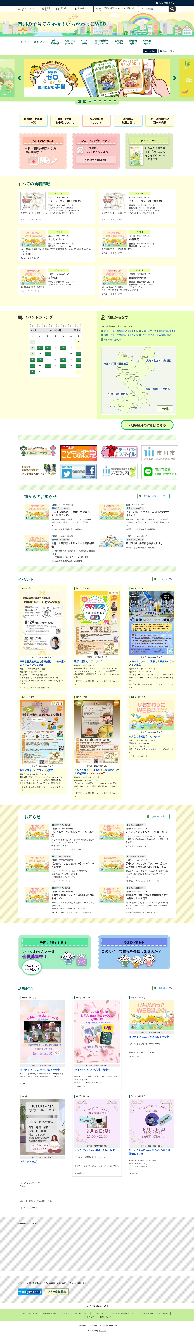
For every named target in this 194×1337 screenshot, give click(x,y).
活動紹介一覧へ (166, 988)
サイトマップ (88, 1317)
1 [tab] (90, 101)
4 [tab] (105, 101)
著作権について (81, 1313)
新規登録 (47, 9)
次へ (174, 78)
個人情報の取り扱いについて (124, 1313)
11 (48, 354)
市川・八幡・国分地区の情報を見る (121, 331)
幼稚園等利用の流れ (128, 120)
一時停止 (84, 101)
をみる (147, 42)
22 (78, 360)
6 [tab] (115, 101)
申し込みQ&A (102, 42)
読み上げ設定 (168, 51)
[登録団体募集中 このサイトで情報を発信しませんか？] (134, 966)
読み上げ (151, 51)
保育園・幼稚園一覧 (33, 120)
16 (32, 360)
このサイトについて (28, 9)
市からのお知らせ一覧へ (155, 496)
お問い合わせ (64, 9)
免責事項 (65, 1313)
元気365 (102, 1331)
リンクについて (99, 1313)
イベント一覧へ (166, 579)
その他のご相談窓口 (96, 160)
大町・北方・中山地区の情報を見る (159, 331)
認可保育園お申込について (65, 120)
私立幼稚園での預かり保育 (160, 120)
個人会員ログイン (84, 9)
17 (40, 360)
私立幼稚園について (96, 120)
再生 (79, 101)
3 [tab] (100, 101)
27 (63, 366)
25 (47, 366)
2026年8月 (55, 330)
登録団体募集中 (49, 1313)
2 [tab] (95, 101)
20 (63, 360)
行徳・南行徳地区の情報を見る (156, 335)
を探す (85, 42)
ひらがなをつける (166, 3)
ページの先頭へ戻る (98, 1306)
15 (78, 354)
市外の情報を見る (112, 339)
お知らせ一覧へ (159, 816)
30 (32, 372)
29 (78, 366)
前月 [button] (34, 330)
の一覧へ (119, 42)
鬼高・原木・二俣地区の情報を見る (121, 335)
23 (32, 366)
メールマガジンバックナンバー (155, 1313)
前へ (19, 78)
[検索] (172, 9)
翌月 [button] (76, 330)
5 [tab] (110, 101)
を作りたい (70, 42)
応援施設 (55, 42)
